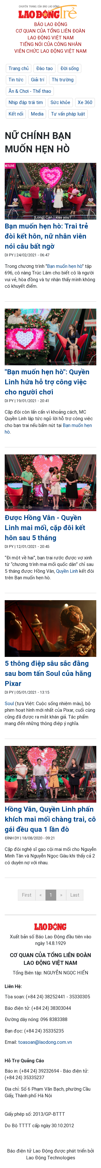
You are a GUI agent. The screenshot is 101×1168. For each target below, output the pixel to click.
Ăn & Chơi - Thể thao (29, 91)
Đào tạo (44, 68)
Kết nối (15, 114)
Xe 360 (85, 102)
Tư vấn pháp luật (68, 114)
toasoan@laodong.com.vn (45, 1042)
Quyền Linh (67, 571)
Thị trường (63, 79)
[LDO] (50, 192)
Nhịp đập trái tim (25, 102)
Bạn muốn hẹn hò (64, 266)
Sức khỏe (60, 102)
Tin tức (15, 79)
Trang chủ (18, 68)
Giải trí (37, 79)
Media (37, 114)
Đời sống (69, 68)
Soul (10, 703)
